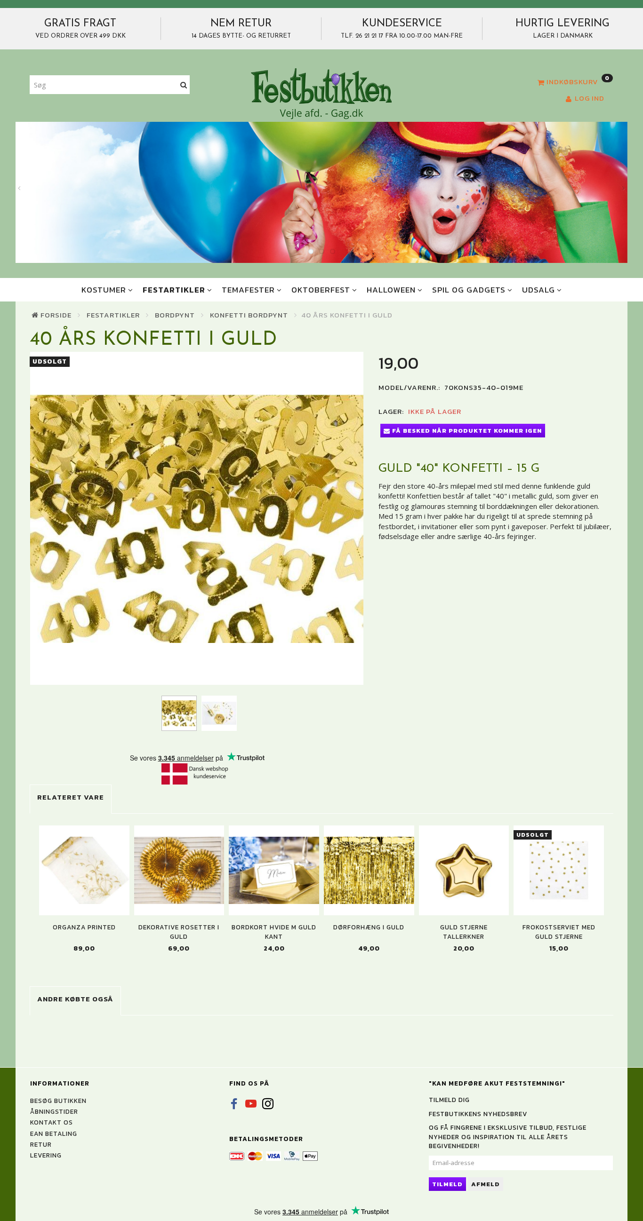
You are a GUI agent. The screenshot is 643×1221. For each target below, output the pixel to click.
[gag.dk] (321, 93)
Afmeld (485, 1184)
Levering (46, 1155)
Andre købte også (75, 998)
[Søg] (183, 85)
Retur (41, 1144)
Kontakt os (51, 1122)
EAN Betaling (53, 1133)
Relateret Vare (70, 797)
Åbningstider (54, 1111)
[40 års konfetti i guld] (196, 518)
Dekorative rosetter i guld (178, 932)
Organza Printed (84, 927)
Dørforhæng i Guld (368, 927)
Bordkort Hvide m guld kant (274, 932)
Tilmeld (447, 1184)
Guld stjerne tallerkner (464, 932)
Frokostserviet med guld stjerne (558, 932)
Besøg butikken (58, 1100)
